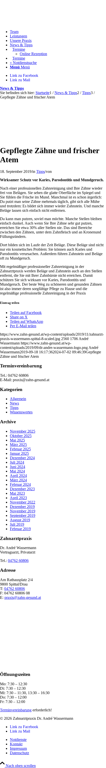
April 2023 (18, 498)
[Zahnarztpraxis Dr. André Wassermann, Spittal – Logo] (37, 23)
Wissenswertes (21, 412)
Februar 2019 (20, 529)
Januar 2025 (19, 453)
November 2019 (22, 511)
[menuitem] (58, 32)
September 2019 (22, 515)
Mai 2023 (17, 493)
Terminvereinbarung (16, 710)
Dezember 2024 (22, 458)
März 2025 (18, 444)
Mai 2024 (17, 471)
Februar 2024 (20, 484)
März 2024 (18, 480)
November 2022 (22, 502)
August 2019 (20, 520)
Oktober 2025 (21, 436)
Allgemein (18, 399)
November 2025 (22, 431)
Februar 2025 (20, 449)
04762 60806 (18, 560)
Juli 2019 (17, 524)
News (14, 403)
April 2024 (18, 476)
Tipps (40, 171)
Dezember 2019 (22, 507)
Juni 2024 (17, 467)
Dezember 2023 (22, 489)
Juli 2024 (17, 462)
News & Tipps (12, 88)
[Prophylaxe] (53, 138)
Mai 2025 (17, 440)
